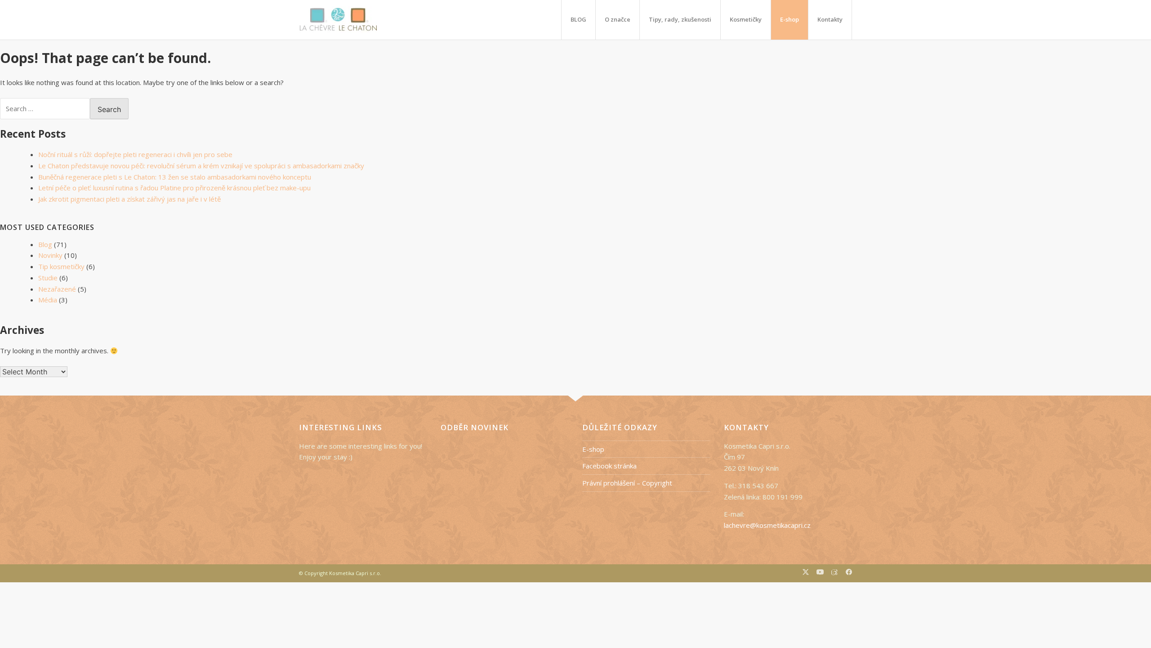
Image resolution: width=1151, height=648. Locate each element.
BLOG (578, 19)
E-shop (789, 19)
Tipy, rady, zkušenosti (680, 19)
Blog (45, 244)
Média (47, 299)
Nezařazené (57, 288)
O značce (617, 19)
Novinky (50, 255)
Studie (48, 277)
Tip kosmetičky (61, 266)
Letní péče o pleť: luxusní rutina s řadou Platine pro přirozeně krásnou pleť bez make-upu (174, 187)
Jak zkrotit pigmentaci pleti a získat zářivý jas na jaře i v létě (129, 198)
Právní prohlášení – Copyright (627, 482)
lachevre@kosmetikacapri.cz (767, 525)
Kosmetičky (746, 19)
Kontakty (830, 19)
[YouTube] (820, 573)
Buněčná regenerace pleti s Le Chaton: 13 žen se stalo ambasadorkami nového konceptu (174, 176)
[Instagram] (834, 573)
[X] (806, 573)
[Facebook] (849, 573)
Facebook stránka (609, 465)
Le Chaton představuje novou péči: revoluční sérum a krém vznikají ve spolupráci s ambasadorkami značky (201, 165)
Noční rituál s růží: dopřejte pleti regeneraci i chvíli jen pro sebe (135, 154)
